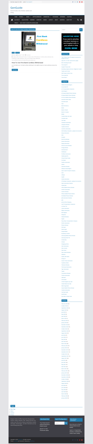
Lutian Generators (65, 208)
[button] (23, 17)
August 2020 (64, 383)
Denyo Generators (65, 133)
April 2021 (63, 366)
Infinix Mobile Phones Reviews (67, 187)
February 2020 (64, 396)
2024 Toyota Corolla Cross (66, 73)
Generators (46, 16)
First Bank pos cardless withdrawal (18, 58)
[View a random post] (81, 19)
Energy (45, 19)
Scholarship (63, 239)
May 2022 (63, 339)
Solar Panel (63, 250)
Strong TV (63, 258)
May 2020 (63, 389)
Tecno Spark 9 (29, 2)
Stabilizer (63, 254)
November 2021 (64, 352)
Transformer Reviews (65, 273)
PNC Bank (63, 227)
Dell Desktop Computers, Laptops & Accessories (71, 130)
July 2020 (63, 385)
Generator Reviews (65, 166)
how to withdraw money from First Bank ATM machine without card (23, 60)
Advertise (62, 19)
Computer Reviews (65, 124)
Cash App (63, 120)
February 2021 (64, 370)
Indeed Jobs (63, 185)
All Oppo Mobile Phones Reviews (68, 95)
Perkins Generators (65, 223)
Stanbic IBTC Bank (65, 256)
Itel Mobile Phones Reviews (67, 195)
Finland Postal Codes (65, 158)
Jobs (62, 200)
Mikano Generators (65, 210)
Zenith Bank (64, 294)
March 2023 (63, 318)
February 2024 (64, 303)
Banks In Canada (65, 112)
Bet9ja (62, 114)
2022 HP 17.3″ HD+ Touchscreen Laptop (69, 60)
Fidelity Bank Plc (64, 156)
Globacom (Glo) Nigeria (66, 168)
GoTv (62, 172)
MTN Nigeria (64, 212)
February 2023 (64, 320)
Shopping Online (65, 244)
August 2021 (64, 358)
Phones (21, 16)
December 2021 (64, 349)
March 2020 (63, 393)
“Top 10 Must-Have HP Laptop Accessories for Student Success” (45, 424)
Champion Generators (66, 122)
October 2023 (64, 305)
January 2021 (64, 372)
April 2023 (63, 316)
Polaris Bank (64, 229)
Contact (51, 19)
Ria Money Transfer (65, 233)
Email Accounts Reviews (66, 145)
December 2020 (64, 375)
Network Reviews (65, 216)
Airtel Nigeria (64, 91)
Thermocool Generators (66, 267)
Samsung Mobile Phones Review (68, 235)
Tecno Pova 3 (64, 77)
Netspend (63, 214)
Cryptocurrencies (37, 16)
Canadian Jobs (64, 118)
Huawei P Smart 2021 (65, 67)
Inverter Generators (65, 189)
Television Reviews (65, 265)
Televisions (55, 16)
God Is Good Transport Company (68, 170)
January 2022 (64, 347)
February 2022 (64, 345)
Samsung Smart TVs (65, 237)
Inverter (32, 19)
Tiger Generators (65, 269)
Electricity (17, 19)
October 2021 (64, 354)
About (56, 19)
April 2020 (63, 391)
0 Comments (28, 55)
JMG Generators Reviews (66, 198)
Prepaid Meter (64, 231)
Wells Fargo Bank (65, 285)
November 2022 (64, 326)
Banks (27, 16)
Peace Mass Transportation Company (69, 221)
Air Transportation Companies (67, 89)
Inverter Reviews (65, 191)
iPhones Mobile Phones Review (68, 193)
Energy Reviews (64, 147)
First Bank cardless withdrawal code (47, 56)
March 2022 (63, 343)
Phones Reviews (64, 225)
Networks (62, 16)
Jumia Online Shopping (66, 202)
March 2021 (63, 368)
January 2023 (64, 322)
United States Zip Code (66, 283)
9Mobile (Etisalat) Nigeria (66, 84)
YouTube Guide (64, 292)
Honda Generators (65, 179)
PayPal (62, 218)
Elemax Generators (65, 141)
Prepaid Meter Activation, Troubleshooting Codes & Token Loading (76, 431)
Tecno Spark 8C (64, 75)
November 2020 (64, 377)
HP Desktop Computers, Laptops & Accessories (71, 181)
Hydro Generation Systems (67, 183)
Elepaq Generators (65, 143)
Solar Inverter (64, 248)
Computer (38, 19)
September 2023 (64, 308)
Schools (63, 241)
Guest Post (69, 19)
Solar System (25, 19)
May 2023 (63, 314)
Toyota (62, 271)
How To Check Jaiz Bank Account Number (75, 426)
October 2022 (64, 329)
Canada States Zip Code (66, 116)
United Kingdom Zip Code (66, 281)
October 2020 (64, 379)
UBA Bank (63, 277)
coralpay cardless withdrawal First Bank (20, 56)
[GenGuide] (11, 19)
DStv (62, 135)
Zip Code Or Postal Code (66, 296)
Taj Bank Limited (65, 262)
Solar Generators (65, 246)
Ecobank (63, 137)
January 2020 (64, 398)
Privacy (16, 22)
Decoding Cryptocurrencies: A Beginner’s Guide (71, 69)
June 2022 (63, 337)
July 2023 (63, 312)
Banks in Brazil (64, 110)
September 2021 (64, 356)
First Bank (17, 52)
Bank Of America (65, 105)
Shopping (69, 16)
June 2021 (63, 362)
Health (62, 177)
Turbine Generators (65, 275)
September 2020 (64, 381)
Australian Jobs (64, 101)
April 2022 (63, 341)
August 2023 (64, 310)
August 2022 (64, 333)
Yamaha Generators (65, 290)
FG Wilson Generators (66, 154)
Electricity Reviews (65, 139)
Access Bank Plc (64, 87)
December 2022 (64, 324)
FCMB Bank (63, 151)
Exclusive (14, 55)
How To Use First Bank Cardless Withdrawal (32, 58)
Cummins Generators (66, 128)
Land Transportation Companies (68, 204)
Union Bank (63, 279)
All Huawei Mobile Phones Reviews (68, 93)
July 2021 (63, 360)
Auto (62, 103)
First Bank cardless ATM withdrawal (33, 56)
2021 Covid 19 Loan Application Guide (29, 22)
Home (15, 16)
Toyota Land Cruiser (65, 71)
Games (62, 164)
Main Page (12, 409)
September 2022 (64, 331)
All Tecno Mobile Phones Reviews (68, 97)
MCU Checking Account (66, 62)
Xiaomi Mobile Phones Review (67, 288)
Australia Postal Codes (66, 99)
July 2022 (63, 335)
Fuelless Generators (65, 162)
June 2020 (63, 387)
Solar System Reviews (66, 252)
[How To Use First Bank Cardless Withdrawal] (35, 41)
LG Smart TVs (64, 206)
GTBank (63, 174)
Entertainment (64, 149)
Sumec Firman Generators (67, 260)
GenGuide (16, 7)
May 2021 (63, 364)
